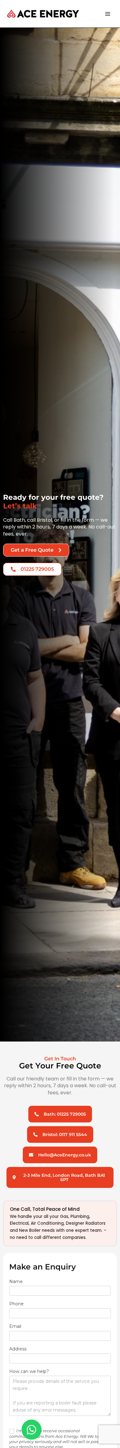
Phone (18, 1304)
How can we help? (30, 1371)
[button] (60, 1177)
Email (16, 1326)
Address (19, 1349)
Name (17, 1281)
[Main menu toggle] (108, 13)
